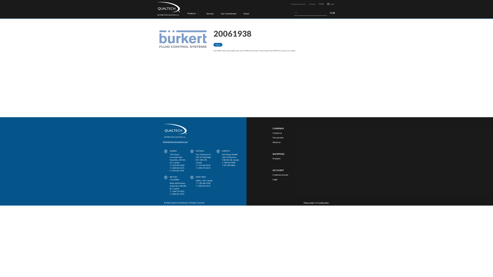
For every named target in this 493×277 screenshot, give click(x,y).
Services (210, 13)
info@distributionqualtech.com (175, 142)
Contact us (277, 133)
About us (277, 142)
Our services (278, 137)
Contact (312, 4)
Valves (218, 45)
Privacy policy (309, 203)
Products (277, 158)
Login (275, 179)
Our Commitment (228, 13)
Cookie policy (323, 203)
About (246, 13)
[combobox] (310, 13)
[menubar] (193, 13)
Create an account (297, 4)
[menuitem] (193, 13)
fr (322, 4)
